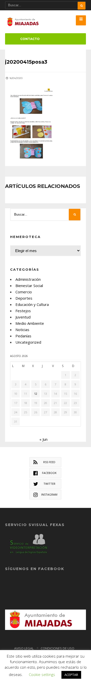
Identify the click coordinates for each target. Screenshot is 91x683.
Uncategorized (28, 342)
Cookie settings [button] (42, 674)
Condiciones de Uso (57, 648)
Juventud (23, 316)
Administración (28, 279)
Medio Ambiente (29, 323)
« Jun (43, 439)
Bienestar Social (29, 285)
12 (35, 393)
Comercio (23, 291)
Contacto (30, 39)
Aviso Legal (24, 648)
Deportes (23, 298)
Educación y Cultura (32, 304)
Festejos (23, 310)
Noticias (22, 329)
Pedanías (23, 335)
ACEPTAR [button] (71, 674)
